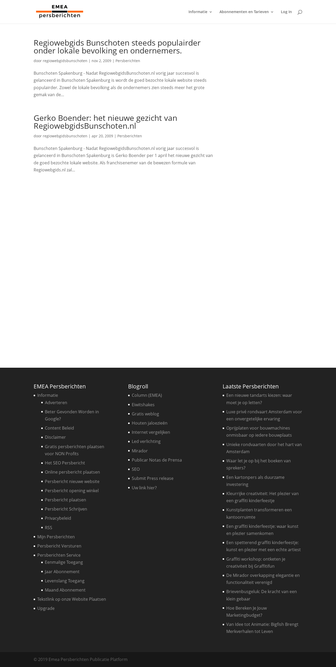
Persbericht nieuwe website (72, 481)
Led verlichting (146, 441)
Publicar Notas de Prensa (157, 460)
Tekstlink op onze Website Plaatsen (71, 599)
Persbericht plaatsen (65, 500)
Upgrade (46, 608)
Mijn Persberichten (56, 537)
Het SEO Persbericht (65, 463)
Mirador (140, 451)
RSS (48, 527)
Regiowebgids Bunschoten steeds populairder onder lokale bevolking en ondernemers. (117, 46)
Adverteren (56, 402)
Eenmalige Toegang (64, 562)
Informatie (197, 12)
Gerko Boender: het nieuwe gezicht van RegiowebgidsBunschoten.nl (105, 121)
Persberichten (128, 60)
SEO (136, 469)
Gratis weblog (145, 414)
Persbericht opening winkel (72, 491)
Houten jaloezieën (149, 423)
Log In (286, 12)
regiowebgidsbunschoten (65, 60)
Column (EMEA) (147, 395)
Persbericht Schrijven (66, 509)
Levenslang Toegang (65, 581)
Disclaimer (55, 437)
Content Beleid (59, 428)
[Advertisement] (76, 274)
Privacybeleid (58, 518)
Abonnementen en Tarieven (244, 12)
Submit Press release (153, 478)
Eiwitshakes (143, 405)
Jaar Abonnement (62, 571)
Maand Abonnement (65, 590)
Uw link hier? (144, 488)
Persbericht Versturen (59, 546)
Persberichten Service (59, 555)
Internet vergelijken (151, 432)
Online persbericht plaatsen (72, 472)
